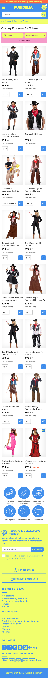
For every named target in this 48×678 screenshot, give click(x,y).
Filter (10, 35)
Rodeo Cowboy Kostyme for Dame (33, 407)
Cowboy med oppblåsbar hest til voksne (10, 189)
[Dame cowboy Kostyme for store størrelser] (12, 279)
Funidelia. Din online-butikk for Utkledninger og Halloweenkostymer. (23, 7)
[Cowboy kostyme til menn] (36, 61)
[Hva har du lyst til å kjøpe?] (3, 7)
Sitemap (6, 629)
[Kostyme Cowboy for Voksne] (36, 333)
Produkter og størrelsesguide (15, 601)
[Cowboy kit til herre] (36, 115)
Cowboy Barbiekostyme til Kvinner (12, 462)
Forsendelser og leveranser (14, 598)
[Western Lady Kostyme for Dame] (36, 442)
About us (6, 632)
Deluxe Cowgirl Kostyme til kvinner (10, 244)
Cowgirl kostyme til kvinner (10, 407)
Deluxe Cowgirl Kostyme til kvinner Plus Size (35, 298)
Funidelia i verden (10, 618)
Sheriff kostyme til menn (10, 80)
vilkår (11, 558)
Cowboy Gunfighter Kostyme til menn (33, 189)
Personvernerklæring (11, 623)
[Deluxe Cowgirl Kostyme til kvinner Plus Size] (36, 279)
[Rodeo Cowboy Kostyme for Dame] (36, 388)
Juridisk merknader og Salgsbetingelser (20, 621)
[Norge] (4, 647)
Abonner (37, 549)
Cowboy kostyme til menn (33, 80)
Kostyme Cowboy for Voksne (34, 353)
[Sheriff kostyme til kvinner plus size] (12, 333)
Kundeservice (25, 570)
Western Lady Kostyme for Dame (35, 462)
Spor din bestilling (26, 579)
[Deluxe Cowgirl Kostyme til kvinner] (12, 224)
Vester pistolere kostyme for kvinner (11, 135)
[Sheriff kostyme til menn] (12, 61)
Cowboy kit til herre (33, 134)
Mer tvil (5, 606)
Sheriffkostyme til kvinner (33, 244)
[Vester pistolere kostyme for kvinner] (12, 115)
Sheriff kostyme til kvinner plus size (10, 353)
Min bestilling (8, 595)
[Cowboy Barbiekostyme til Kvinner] (12, 442)
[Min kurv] (44, 7)
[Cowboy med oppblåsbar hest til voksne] (12, 170)
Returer (5, 604)
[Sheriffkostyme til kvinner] (36, 224)
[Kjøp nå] (20, 94)
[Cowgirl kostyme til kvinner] (12, 388)
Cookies (5, 626)
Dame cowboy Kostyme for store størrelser (12, 298)
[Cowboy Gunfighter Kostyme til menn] (36, 170)
